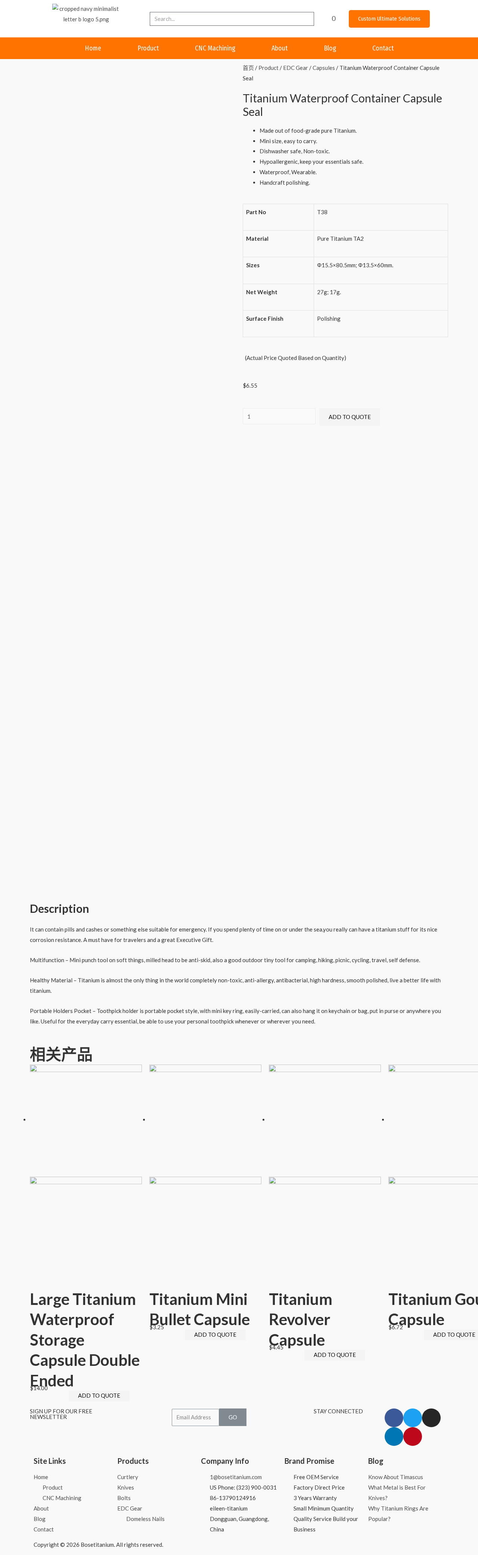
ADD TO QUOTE (350, 416)
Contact (383, 48)
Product (148, 48)
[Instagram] (431, 1417)
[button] (389, 19)
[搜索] (307, 18)
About (279, 48)
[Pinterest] (412, 1436)
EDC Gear (295, 67)
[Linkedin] (394, 1436)
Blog (330, 48)
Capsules (324, 67)
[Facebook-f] (394, 1417)
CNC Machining (215, 48)
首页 (248, 67)
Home (93, 48)
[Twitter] (412, 1417)
